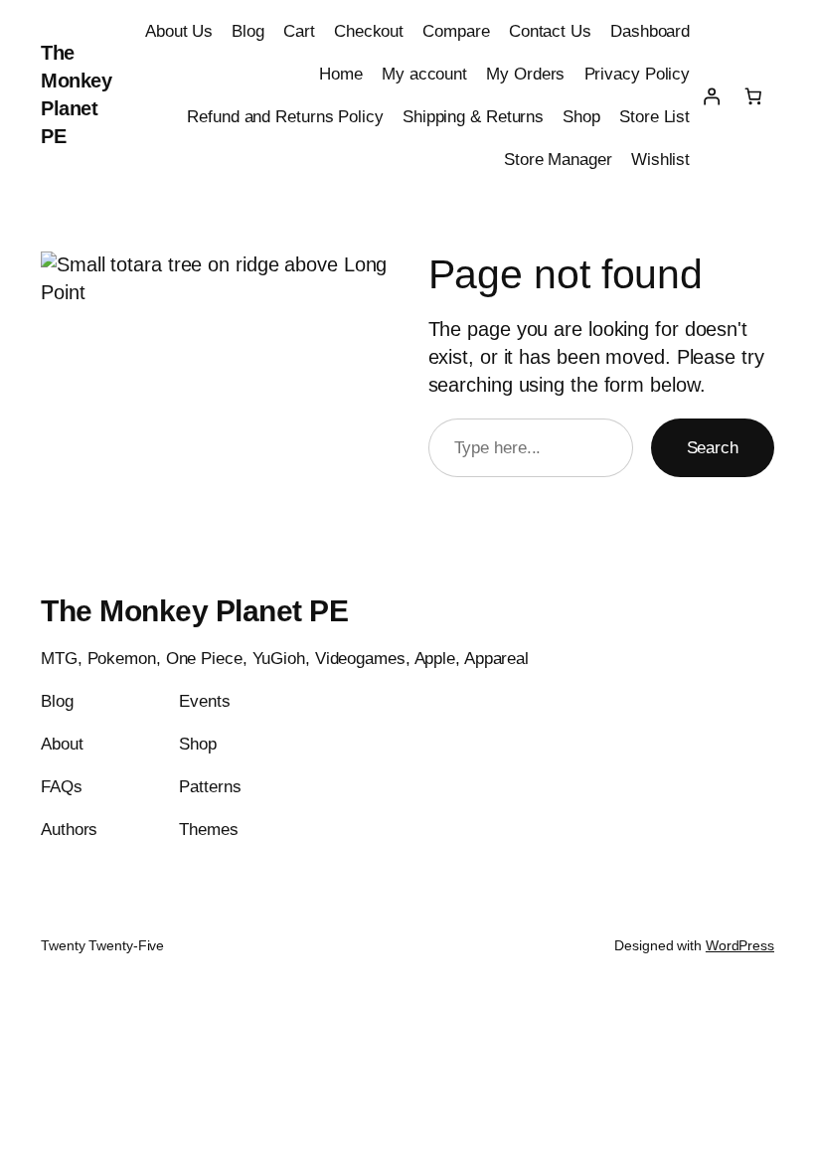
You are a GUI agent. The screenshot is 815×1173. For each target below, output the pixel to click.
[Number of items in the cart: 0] (753, 95)
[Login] (711, 95)
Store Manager (558, 159)
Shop (581, 116)
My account (424, 74)
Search (712, 447)
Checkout (369, 31)
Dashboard (650, 31)
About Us (179, 31)
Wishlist (660, 159)
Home (341, 74)
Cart (299, 31)
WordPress (740, 945)
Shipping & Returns (473, 116)
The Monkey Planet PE (194, 610)
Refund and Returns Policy (285, 116)
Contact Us (550, 31)
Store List (654, 116)
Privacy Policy (637, 74)
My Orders (525, 74)
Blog (248, 31)
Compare (455, 31)
